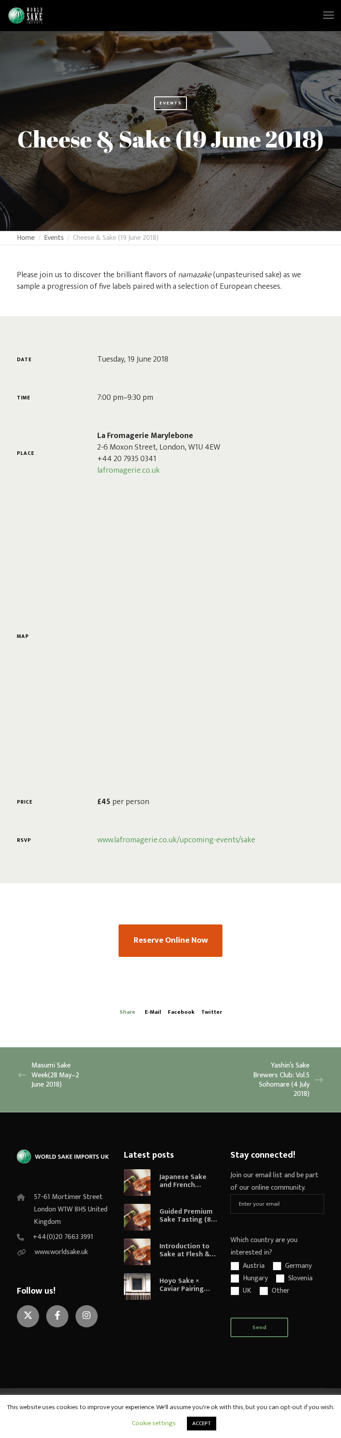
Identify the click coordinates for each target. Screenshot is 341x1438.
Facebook (181, 1012)
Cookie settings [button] (154, 1423)
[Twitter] (28, 1316)
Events (170, 103)
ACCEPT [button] (201, 1423)
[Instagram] (86, 1316)
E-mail (153, 1012)
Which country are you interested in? (263, 1246)
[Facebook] (57, 1316)
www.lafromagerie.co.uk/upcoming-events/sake (176, 840)
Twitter (211, 1012)
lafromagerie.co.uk (128, 470)
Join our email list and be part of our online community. (274, 1181)
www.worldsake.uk (61, 1252)
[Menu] (324, 15)
